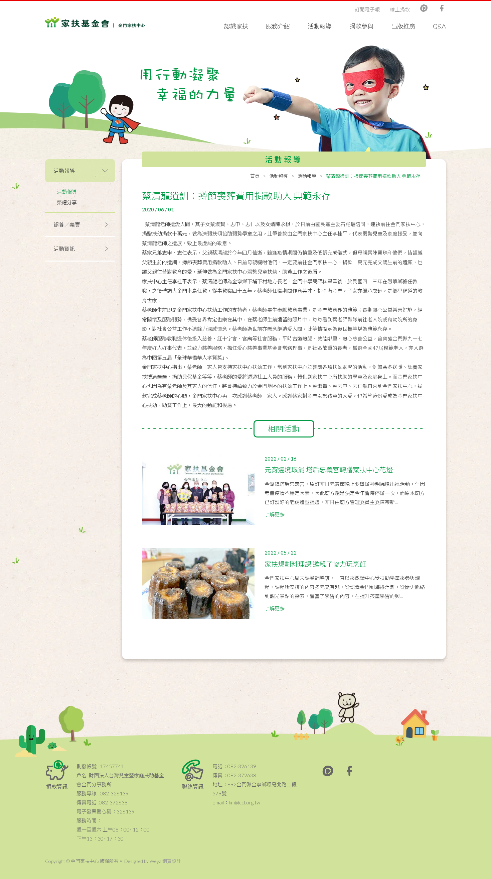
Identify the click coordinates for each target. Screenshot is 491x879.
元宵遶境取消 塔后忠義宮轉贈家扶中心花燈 (329, 470)
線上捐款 (400, 9)
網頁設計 (171, 861)
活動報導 (320, 26)
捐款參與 (361, 26)
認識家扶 (236, 26)
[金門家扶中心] (95, 23)
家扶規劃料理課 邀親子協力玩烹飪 (315, 564)
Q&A (439, 26)
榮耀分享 (67, 202)
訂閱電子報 (367, 9)
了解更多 (275, 514)
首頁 (255, 176)
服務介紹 (278, 26)
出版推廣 (403, 26)
